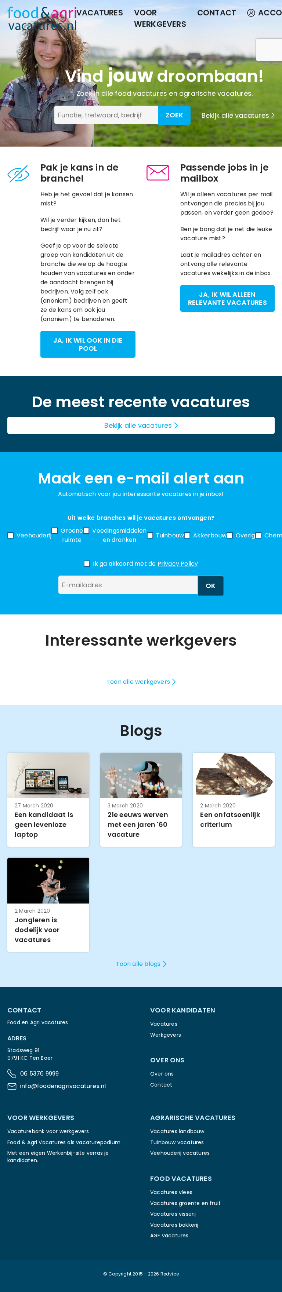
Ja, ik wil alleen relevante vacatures (227, 298)
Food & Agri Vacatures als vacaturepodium (63, 1142)
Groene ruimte (72, 535)
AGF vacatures (169, 1235)
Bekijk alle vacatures (235, 115)
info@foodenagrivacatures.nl (63, 1086)
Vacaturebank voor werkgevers (48, 1131)
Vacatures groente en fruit (185, 1203)
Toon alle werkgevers (138, 682)
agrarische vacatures (215, 93)
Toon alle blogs (138, 964)
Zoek (174, 115)
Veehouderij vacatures (180, 1153)
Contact (216, 12)
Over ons (162, 1073)
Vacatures (99, 12)
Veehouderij (34, 535)
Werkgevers (165, 1035)
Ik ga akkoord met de (145, 563)
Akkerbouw (210, 535)
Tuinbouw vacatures (177, 1142)
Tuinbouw (170, 535)
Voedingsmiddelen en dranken (119, 535)
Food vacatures (181, 1178)
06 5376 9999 (39, 1073)
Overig (245, 535)
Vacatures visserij (173, 1214)
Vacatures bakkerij (174, 1225)
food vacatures (141, 93)
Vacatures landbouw (177, 1131)
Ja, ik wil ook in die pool (88, 344)
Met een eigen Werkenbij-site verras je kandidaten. (58, 1156)
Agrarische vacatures (192, 1117)
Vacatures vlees (171, 1192)
